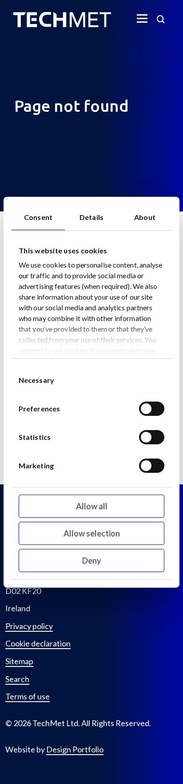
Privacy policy (29, 626)
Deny (91, 560)
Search (17, 679)
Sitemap (19, 661)
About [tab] (144, 217)
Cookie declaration (38, 643)
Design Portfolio (74, 749)
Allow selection (92, 533)
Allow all (91, 506)
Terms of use (27, 696)
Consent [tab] (38, 217)
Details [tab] (91, 217)
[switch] (151, 409)
